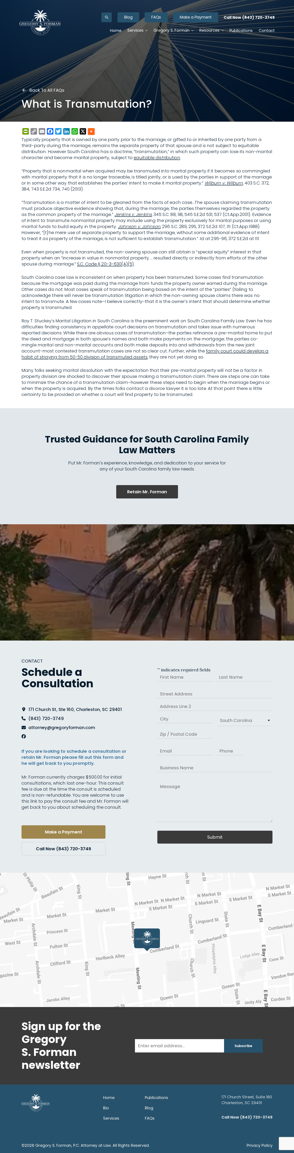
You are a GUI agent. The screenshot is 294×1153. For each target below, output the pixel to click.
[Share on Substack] (91, 132)
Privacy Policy (259, 1145)
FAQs (156, 17)
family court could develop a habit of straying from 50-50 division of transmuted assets (145, 354)
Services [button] (135, 30)
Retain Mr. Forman (147, 492)
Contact (267, 30)
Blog (128, 17)
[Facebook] (24, 737)
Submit (215, 837)
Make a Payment (196, 17)
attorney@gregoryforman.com (61, 728)
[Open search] (106, 17)
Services (111, 1118)
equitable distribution (157, 158)
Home (115, 30)
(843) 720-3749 (46, 718)
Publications (241, 30)
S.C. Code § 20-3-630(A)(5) (105, 264)
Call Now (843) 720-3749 (249, 17)
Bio (106, 1108)
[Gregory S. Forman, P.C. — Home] (39, 22)
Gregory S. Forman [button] (171, 30)
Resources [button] (209, 30)
